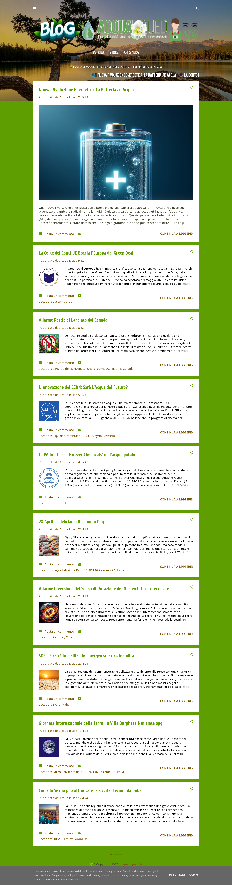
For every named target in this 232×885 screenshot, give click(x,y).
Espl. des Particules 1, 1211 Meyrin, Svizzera (84, 436)
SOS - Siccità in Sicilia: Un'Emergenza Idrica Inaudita (86, 656)
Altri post (116, 854)
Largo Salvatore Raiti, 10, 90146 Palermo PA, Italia (88, 570)
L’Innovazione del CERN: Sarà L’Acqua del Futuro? (83, 387)
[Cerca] (197, 9)
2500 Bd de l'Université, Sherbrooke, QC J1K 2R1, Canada (93, 369)
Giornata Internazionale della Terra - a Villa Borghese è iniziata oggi (101, 723)
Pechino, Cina (62, 637)
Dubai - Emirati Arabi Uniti (71, 839)
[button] (191, 88)
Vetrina (98, 52)
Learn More (176, 875)
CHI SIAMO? (131, 52)
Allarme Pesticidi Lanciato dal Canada (73, 320)
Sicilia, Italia (61, 704)
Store (114, 52)
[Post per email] (80, 235)
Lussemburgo (62, 301)
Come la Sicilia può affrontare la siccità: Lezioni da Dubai (91, 790)
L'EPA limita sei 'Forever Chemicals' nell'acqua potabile (89, 454)
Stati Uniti (60, 503)
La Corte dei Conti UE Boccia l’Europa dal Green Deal (86, 253)
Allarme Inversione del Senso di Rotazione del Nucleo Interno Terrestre (104, 589)
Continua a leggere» (176, 233)
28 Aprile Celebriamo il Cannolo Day (71, 521)
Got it (193, 875)
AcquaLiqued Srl (131, 864)
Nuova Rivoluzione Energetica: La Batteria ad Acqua (86, 89)
